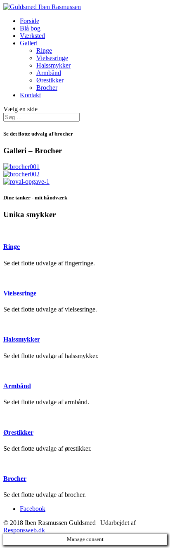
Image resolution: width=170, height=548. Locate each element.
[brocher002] (21, 174)
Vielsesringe (52, 57)
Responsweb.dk (24, 530)
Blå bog (30, 28)
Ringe (44, 50)
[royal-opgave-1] (26, 181)
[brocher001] (21, 166)
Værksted (32, 35)
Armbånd (48, 72)
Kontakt (30, 94)
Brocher (46, 87)
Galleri (29, 43)
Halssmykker (53, 65)
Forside (29, 20)
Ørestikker (50, 80)
